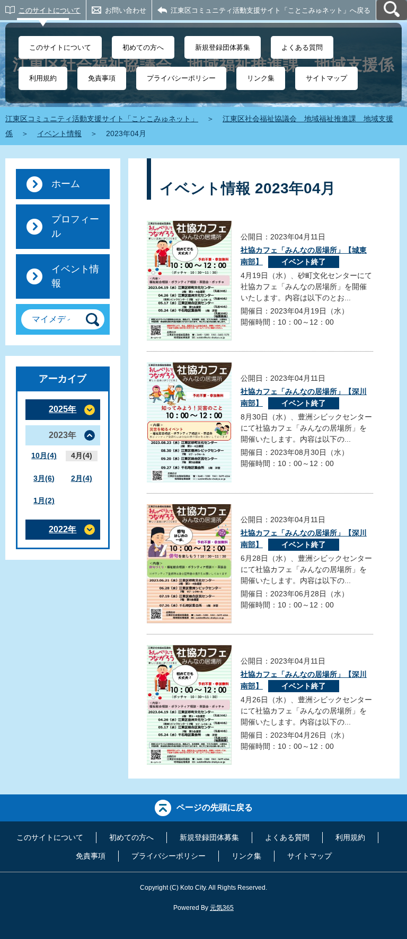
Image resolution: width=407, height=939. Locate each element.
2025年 (62, 409)
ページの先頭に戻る (214, 806)
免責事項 (102, 78)
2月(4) (81, 478)
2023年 (62, 435)
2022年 (62, 529)
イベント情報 (59, 133)
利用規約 (43, 78)
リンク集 (261, 78)
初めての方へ (143, 47)
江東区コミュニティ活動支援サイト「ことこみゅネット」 (101, 118)
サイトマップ (326, 78)
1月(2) (44, 500)
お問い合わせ (125, 10)
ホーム (65, 183)
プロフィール (75, 226)
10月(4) (44, 455)
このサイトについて (50, 10)
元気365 (222, 907)
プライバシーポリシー (181, 78)
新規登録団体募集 (222, 47)
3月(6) (44, 478)
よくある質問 (302, 47)
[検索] (92, 319)
